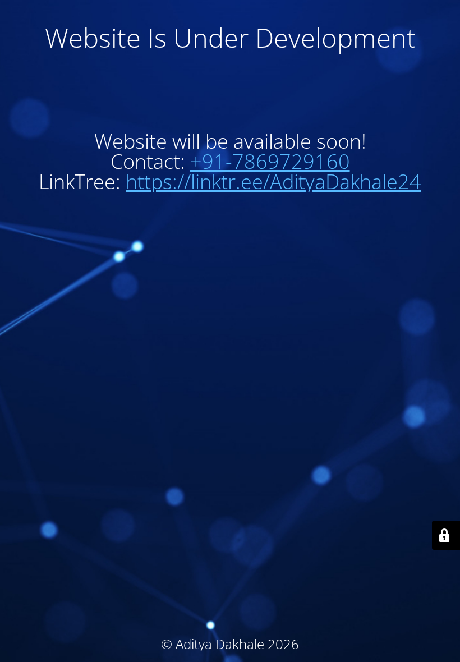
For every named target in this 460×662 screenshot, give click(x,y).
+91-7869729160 (270, 161)
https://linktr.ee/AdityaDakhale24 (273, 181)
